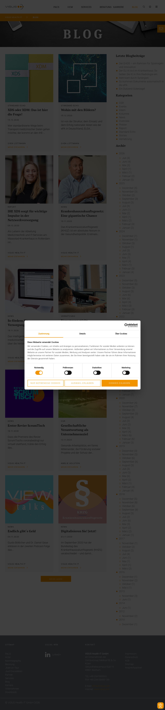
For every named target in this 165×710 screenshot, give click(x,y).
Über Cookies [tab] (121, 334)
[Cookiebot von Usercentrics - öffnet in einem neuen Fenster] (126, 325)
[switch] (68, 373)
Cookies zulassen (119, 383)
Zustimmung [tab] (43, 334)
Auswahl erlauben (82, 383)
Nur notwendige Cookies (45, 383)
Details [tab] (82, 334)
